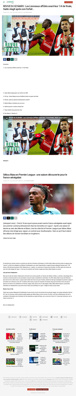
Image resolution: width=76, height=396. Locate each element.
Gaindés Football (30, 180)
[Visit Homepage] (10, 2)
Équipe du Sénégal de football (62, 377)
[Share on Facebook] (4, 59)
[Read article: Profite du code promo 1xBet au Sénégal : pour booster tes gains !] (33, 360)
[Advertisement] (38, 80)
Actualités (49, 379)
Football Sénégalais (15, 379)
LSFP (32, 381)
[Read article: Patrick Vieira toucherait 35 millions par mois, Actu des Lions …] (57, 361)
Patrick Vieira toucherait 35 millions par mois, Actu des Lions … (66, 361)
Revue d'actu (29, 12)
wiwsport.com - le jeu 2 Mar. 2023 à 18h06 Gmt (13, 180)
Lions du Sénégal (6, 379)
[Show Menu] (4, 2)
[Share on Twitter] (8, 59)
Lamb (21, 379)
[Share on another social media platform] (15, 59)
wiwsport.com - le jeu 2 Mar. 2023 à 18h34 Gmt (13, 12)
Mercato (70, 377)
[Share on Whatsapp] (12, 59)
